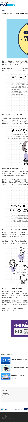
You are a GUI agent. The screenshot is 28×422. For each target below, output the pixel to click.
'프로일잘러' (3, 354)
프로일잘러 (4, 10)
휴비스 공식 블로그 (5, 392)
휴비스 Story (5, 390)
